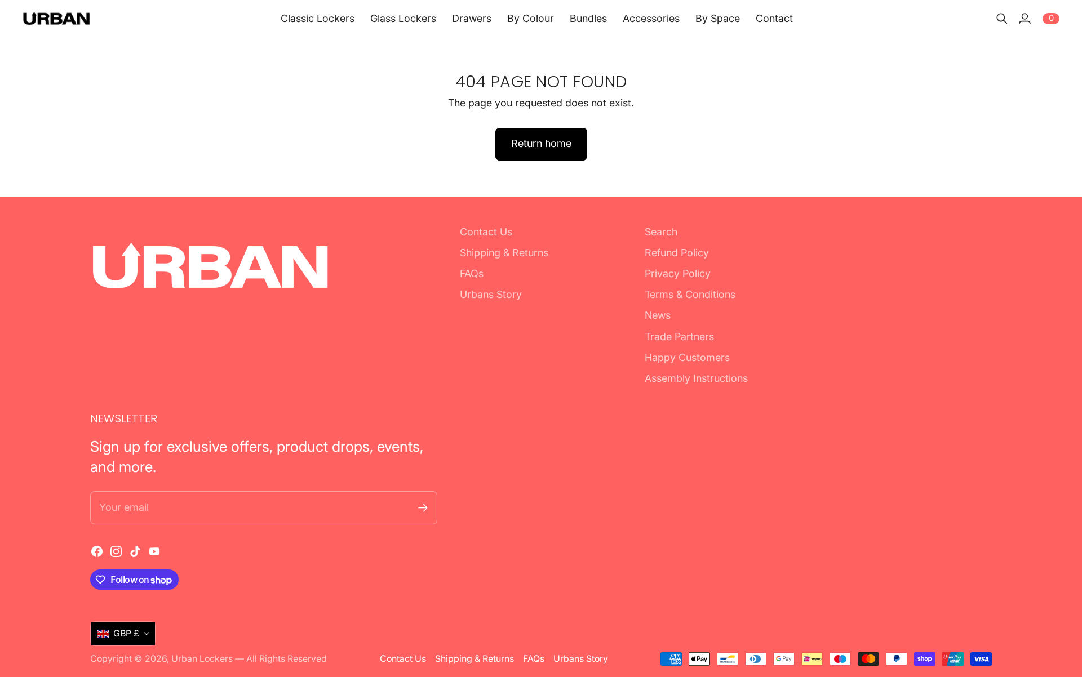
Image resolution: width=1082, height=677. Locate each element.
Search (661, 232)
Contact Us (486, 232)
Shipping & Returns (504, 253)
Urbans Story (491, 294)
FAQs (472, 273)
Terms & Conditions (690, 294)
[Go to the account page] (1024, 18)
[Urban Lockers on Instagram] (116, 551)
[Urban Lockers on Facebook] (97, 551)
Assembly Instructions (696, 378)
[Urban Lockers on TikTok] (135, 551)
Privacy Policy (678, 273)
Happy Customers (687, 357)
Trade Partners (679, 336)
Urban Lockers (202, 658)
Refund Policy (677, 253)
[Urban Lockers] (56, 18)
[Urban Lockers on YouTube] (154, 551)
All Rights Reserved (286, 658)
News (658, 315)
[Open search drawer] (1002, 18)
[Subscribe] (423, 507)
